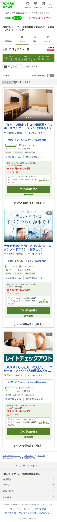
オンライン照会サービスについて (35, 512)
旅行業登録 (40, 509)
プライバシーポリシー (21, 509)
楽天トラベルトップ (11, 456)
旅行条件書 (10, 512)
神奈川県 (41, 456)
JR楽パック (28, 456)
